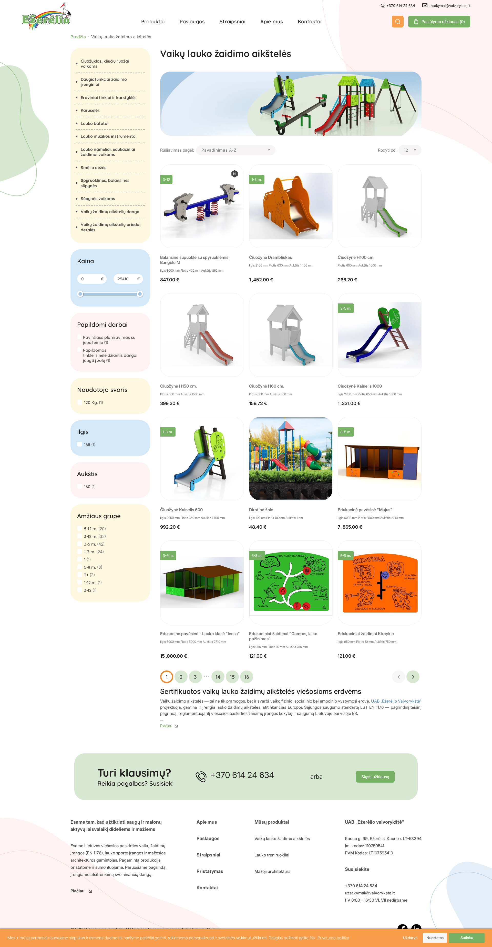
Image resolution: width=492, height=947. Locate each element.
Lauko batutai (94, 123)
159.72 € (258, 403)
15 (232, 677)
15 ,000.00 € (173, 656)
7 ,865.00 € (350, 527)
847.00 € (169, 279)
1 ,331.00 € (349, 403)
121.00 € (258, 656)
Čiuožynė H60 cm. (266, 386)
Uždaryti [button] (410, 937)
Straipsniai (232, 21)
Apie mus (271, 21)
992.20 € (170, 527)
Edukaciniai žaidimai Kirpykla (366, 633)
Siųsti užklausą (375, 776)
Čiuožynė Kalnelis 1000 (360, 386)
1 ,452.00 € (261, 279)
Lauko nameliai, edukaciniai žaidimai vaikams (108, 152)
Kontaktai (310, 21)
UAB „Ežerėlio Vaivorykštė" (396, 701)
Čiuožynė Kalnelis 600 (181, 509)
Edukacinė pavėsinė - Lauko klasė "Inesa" (200, 633)
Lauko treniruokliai (271, 854)
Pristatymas (210, 871)
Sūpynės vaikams (98, 198)
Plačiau (77, 890)
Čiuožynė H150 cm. (178, 386)
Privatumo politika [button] (333, 937)
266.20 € (347, 279)
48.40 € (257, 527)
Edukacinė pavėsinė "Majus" (365, 509)
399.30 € (170, 403)
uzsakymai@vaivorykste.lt (448, 5)
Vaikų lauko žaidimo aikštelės (282, 838)
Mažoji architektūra (272, 871)
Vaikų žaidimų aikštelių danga (110, 211)
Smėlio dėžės (93, 167)
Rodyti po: (387, 150)
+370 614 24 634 (400, 5)
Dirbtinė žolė (261, 509)
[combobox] (235, 150)
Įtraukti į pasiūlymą (206, 236)
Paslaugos (192, 21)
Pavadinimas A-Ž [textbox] (219, 150)
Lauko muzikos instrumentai (109, 136)
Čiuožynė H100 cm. (356, 257)
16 (246, 677)
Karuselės (90, 110)
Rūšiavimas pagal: (177, 150)
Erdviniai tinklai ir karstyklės (109, 97)
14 (218, 677)
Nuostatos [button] (435, 937)
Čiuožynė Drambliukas (270, 257)
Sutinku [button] (466, 937)
